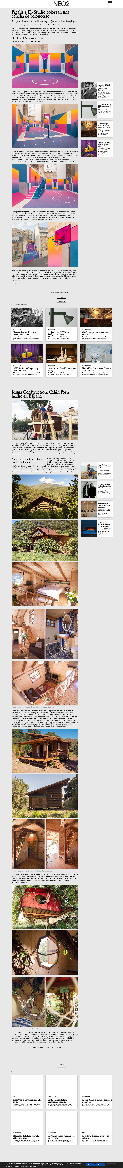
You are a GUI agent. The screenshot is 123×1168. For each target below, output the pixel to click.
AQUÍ (35, 1166)
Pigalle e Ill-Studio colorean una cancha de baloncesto (40, 14)
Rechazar (100, 1165)
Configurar (111, 1165)
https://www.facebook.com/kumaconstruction (44, 1047)
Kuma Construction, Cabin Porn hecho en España (40, 394)
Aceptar (90, 1165)
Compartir (61, 297)
